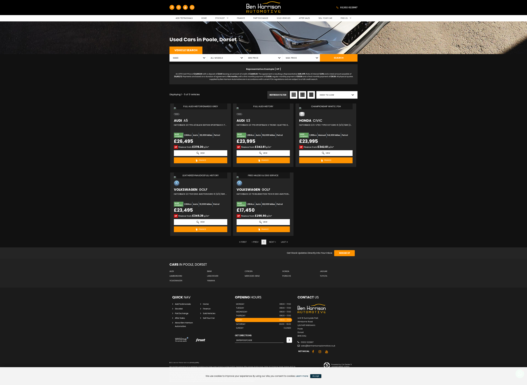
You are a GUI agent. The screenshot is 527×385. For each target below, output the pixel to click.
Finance (241, 18)
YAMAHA (211, 281)
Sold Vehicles (283, 18)
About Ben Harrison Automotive (184, 324)
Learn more (302, 376)
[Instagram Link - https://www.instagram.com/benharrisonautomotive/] (178, 7)
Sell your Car (325, 18)
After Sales (304, 18)
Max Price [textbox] (291, 58)
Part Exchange (260, 18)
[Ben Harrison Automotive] (312, 312)
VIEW (202, 153)
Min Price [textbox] (253, 58)
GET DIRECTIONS (243, 335)
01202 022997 (349, 7)
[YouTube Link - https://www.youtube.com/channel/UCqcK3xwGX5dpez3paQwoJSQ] (185, 7)
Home (204, 18)
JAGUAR (323, 271)
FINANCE (202, 160)
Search (339, 58)
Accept (315, 376)
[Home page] (263, 7)
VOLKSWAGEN (175, 281)
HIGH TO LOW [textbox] (327, 95)
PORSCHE (286, 276)
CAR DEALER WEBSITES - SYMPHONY (341, 366)
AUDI (171, 271)
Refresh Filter (278, 95)
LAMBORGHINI (175, 276)
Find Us (344, 18)
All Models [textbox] (217, 58)
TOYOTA (323, 276)
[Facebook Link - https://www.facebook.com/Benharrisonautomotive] (171, 7)
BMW (209, 271)
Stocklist (220, 18)
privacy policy (194, 362)
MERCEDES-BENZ (252, 276)
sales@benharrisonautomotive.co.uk (317, 346)
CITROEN (249, 271)
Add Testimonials (184, 18)
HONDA (285, 271)
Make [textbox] (176, 58)
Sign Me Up (344, 253)
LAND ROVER (212, 276)
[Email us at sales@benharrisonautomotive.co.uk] (192, 7)
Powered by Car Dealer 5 (341, 364)
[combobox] (188, 58)
